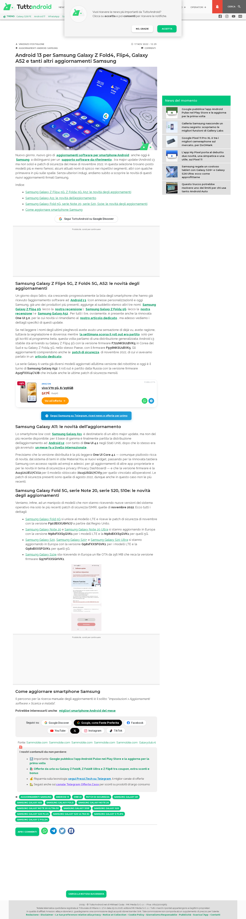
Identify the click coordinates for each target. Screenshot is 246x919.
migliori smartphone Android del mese (87, 710)
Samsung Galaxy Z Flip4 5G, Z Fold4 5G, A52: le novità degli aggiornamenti (78, 192)
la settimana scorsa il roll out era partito (110, 334)
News (62, 7)
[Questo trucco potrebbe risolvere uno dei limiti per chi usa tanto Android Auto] (172, 187)
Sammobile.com (37, 742)
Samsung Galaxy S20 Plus (33, 814)
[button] (198, 8)
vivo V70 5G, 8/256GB (57, 388)
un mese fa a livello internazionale (61, 447)
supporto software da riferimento (87, 159)
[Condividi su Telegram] (151, 401)
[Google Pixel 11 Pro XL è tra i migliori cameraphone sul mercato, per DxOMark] (172, 141)
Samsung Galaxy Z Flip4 (108, 814)
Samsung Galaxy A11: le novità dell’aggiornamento (60, 198)
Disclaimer (47, 914)
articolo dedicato (48, 356)
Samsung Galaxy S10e (41, 554)
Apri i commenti (27, 832)
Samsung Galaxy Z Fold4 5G (106, 309)
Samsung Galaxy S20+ (71, 540)
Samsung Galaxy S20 (40, 540)
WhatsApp (53, 16)
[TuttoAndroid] (28, 7)
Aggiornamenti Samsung (36, 797)
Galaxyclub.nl (147, 742)
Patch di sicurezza (97, 797)
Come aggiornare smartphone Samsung (54, 209)
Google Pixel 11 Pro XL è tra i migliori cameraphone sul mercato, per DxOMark (200, 141)
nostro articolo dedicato (98, 318)
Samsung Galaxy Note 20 (43, 529)
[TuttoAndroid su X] (74, 731)
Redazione (32, 914)
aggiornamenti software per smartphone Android (92, 155)
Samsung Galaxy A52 (53, 313)
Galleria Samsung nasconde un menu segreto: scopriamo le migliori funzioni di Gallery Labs (202, 127)
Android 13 (78, 300)
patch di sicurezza (85, 352)
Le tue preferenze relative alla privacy (78, 914)
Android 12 (56, 443)
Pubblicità (185, 914)
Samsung (52, 48)
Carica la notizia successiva (86, 894)
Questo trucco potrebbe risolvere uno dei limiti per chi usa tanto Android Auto (204, 188)
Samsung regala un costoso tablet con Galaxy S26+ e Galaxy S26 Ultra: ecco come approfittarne (203, 172)
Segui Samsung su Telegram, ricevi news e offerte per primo (89, 415)
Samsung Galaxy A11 (67, 434)
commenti (150, 48)
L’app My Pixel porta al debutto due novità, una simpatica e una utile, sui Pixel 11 (203, 156)
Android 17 (39, 16)
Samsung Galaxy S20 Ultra (109, 540)
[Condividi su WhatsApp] (144, 401)
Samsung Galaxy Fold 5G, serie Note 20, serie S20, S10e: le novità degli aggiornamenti (86, 204)
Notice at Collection (114, 914)
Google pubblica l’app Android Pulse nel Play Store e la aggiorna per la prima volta (204, 112)
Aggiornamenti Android (33, 48)
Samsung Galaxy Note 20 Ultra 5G (38, 808)
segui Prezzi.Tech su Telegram (89, 778)
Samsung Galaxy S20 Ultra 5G (71, 814)
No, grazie (142, 29)
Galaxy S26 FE (23, 16)
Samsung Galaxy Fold (60, 802)
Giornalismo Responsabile (161, 914)
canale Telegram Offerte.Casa (77, 784)
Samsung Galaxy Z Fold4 (32, 819)
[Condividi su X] (62, 831)
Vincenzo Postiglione (31, 44)
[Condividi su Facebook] (71, 831)
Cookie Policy (136, 914)
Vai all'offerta (53, 400)
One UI (77, 797)
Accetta (167, 29)
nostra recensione (68, 309)
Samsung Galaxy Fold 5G (43, 519)
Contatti (215, 914)
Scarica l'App (200, 914)
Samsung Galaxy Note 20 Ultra (86, 529)
